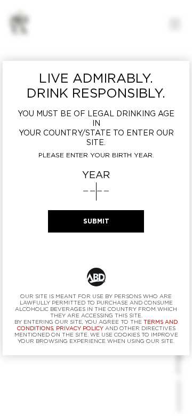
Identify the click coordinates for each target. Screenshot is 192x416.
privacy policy (79, 328)
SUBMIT (96, 221)
